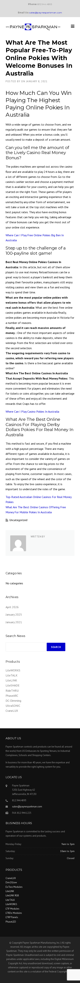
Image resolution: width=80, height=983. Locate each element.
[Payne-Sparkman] (33, 27)
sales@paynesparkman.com (27, 806)
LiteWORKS (13, 670)
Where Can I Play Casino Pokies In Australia (32, 411)
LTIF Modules (12, 908)
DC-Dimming (13, 700)
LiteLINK (11, 680)
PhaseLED (11, 921)
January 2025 (14, 614)
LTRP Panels (12, 917)
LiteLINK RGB (12, 895)
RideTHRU (12, 690)
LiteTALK (11, 675)
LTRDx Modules (14, 913)
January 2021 (14, 622)
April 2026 (12, 607)
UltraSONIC (13, 705)
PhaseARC (12, 695)
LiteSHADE (13, 685)
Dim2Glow (11, 882)
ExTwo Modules (14, 886)
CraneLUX (12, 711)
